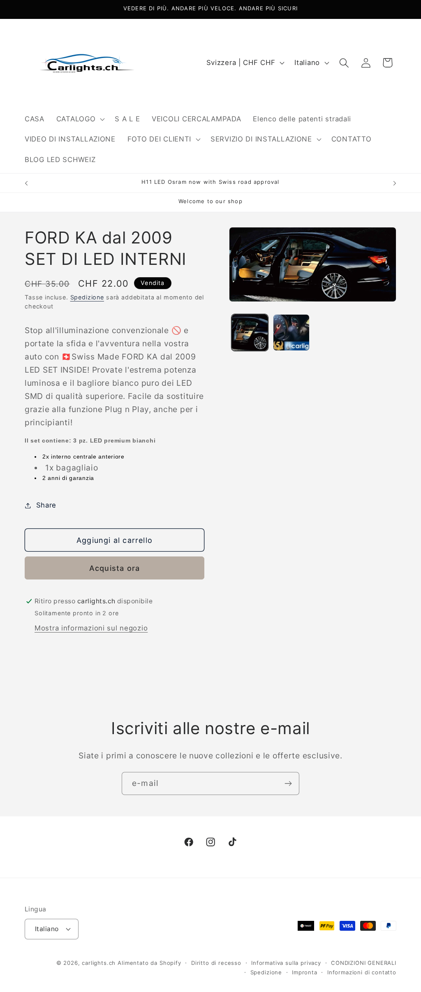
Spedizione (87, 297)
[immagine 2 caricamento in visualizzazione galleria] (291, 332)
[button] (79, 119)
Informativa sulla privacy (286, 963)
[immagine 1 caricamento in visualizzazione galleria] (249, 332)
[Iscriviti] (288, 783)
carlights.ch (99, 963)
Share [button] (46, 505)
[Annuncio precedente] (26, 183)
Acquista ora (114, 568)
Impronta (304, 972)
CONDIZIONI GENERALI (363, 963)
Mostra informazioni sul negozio (91, 628)
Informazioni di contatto (361, 972)
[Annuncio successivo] (395, 183)
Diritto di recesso (216, 963)
